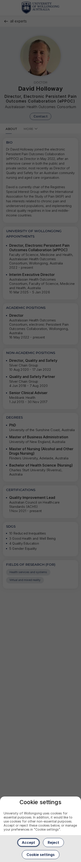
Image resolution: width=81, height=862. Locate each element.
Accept (28, 842)
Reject (53, 842)
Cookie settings (41, 854)
